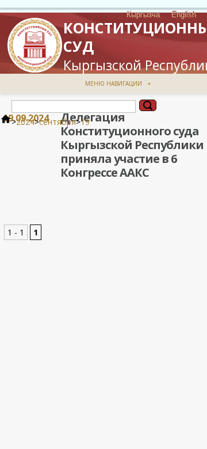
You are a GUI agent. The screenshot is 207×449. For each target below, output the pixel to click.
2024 (25, 121)
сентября (57, 121)
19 (85, 121)
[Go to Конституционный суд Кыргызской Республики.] (6, 121)
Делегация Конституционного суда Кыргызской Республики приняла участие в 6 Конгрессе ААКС (132, 144)
